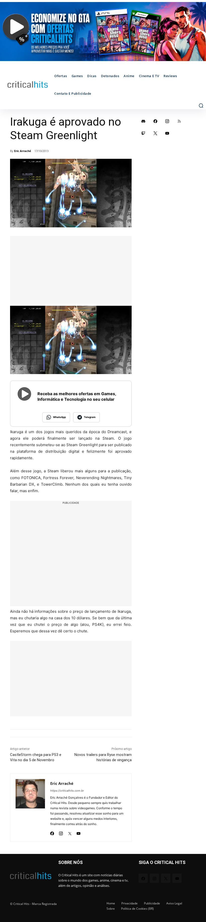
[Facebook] (52, 832)
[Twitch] (143, 133)
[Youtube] (78, 832)
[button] (200, 105)
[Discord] (143, 121)
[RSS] (179, 121)
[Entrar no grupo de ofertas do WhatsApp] (103, 31)
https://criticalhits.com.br (67, 790)
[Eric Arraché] (30, 807)
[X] (70, 832)
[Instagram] (61, 832)
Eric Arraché (22, 151)
